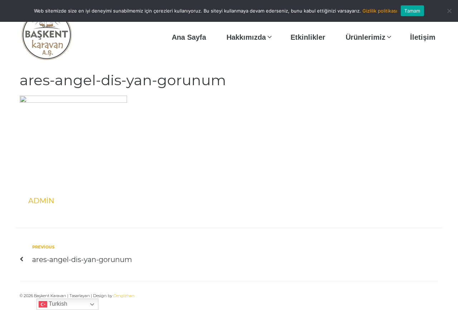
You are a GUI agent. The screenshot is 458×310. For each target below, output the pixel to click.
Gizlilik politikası (379, 11)
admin (41, 201)
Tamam (412, 11)
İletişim (422, 37)
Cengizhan (124, 295)
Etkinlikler (308, 37)
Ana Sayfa (189, 37)
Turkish (57, 304)
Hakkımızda (246, 37)
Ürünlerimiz (365, 37)
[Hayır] (449, 10)
